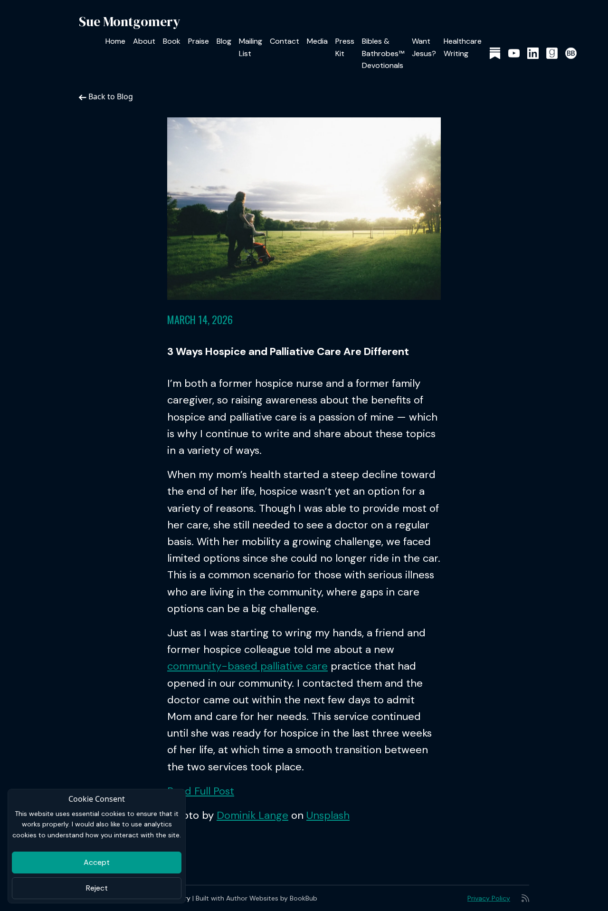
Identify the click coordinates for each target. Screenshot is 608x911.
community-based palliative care (247, 666)
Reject (97, 888)
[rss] (525, 898)
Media (317, 41)
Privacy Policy (488, 898)
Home (115, 41)
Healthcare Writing (463, 47)
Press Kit (344, 47)
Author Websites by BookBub (271, 898)
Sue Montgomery (129, 21)
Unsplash (328, 815)
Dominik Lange (252, 815)
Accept (97, 862)
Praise (198, 41)
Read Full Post (200, 791)
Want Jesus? (424, 47)
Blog (224, 41)
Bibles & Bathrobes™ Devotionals (383, 53)
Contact (284, 41)
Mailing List (250, 47)
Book (171, 41)
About (144, 41)
